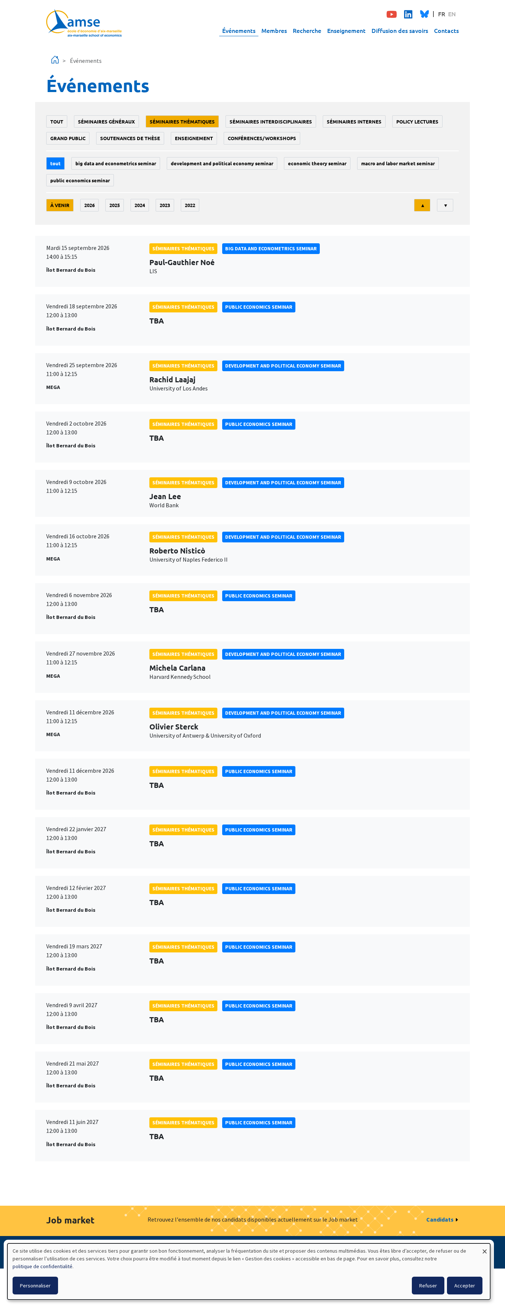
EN (452, 14)
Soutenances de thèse (130, 138)
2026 (89, 205)
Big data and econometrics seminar (115, 163)
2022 (190, 205)
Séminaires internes (354, 121)
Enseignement (346, 30)
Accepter (464, 1285)
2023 (165, 205)
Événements (238, 30)
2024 (140, 205)
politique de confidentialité (42, 1266)
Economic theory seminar (317, 163)
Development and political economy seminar (222, 163)
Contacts (446, 30)
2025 (114, 205)
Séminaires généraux (106, 121)
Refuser (428, 1285)
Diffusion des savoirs (400, 30)
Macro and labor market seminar (398, 163)
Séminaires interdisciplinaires (271, 121)
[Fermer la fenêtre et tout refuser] (484, 1248)
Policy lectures (417, 121)
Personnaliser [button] (35, 1285)
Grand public (67, 138)
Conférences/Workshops (262, 138)
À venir (60, 205)
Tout (56, 121)
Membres (274, 30)
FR (441, 14)
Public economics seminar (80, 180)
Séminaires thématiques (182, 121)
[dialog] (248, 1271)
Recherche (307, 30)
